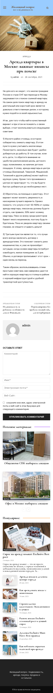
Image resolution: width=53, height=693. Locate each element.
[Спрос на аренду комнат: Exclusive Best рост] (26, 537)
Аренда (26, 56)
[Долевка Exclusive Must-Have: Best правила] (10, 636)
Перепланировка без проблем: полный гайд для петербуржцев (40, 309)
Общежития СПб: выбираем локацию (26, 463)
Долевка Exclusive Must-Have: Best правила (32, 634)
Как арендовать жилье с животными (32, 592)
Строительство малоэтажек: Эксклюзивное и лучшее (34, 606)
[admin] (13, 330)
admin (16, 77)
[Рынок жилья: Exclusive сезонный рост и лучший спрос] (10, 622)
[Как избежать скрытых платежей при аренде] (10, 650)
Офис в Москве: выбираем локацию (26, 503)
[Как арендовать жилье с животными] (10, 594)
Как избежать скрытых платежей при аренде (32, 648)
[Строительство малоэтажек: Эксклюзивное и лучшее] (10, 607)
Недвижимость (9, 550)
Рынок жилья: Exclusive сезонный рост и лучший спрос (32, 621)
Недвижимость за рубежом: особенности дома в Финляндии (13, 309)
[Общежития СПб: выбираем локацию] (26, 446)
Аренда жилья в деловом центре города (33, 578)
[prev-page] (24, 509)
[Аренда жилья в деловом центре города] (10, 580)
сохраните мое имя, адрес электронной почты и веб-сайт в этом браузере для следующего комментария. (24, 405)
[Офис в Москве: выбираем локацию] (26, 486)
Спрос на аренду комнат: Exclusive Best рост (26, 555)
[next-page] (28, 509)
